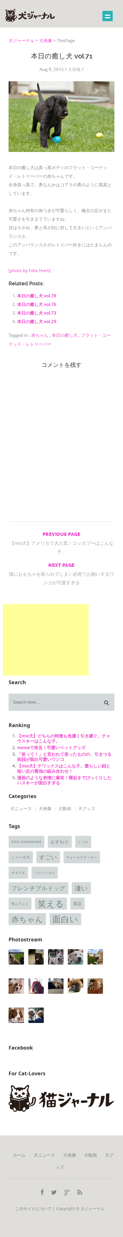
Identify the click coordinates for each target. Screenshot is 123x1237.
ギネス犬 (18, 873)
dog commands (26, 842)
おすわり (60, 841)
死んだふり (20, 904)
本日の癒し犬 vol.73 (36, 313)
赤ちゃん (39, 335)
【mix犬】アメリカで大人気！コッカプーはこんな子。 (62, 543)
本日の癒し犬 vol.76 (36, 304)
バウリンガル (44, 873)
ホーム (19, 1155)
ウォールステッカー (81, 857)
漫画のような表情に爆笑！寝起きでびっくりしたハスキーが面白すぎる (64, 780)
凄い (81, 888)
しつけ (83, 842)
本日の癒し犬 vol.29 (36, 321)
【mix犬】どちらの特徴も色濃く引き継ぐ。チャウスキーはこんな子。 (63, 738)
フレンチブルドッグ (38, 888)
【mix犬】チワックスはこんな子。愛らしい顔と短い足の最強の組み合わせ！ (63, 768)
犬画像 (45, 40)
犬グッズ (86, 808)
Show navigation (107, 16)
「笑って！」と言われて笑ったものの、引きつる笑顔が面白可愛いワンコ (64, 756)
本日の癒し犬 (65, 335)
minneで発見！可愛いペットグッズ (51, 747)
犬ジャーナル (21, 40)
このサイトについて (33, 1208)
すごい (48, 857)
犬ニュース (21, 808)
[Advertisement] (46, 640)
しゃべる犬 (20, 857)
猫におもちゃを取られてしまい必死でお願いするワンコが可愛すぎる (61, 574)
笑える (51, 903)
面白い (65, 919)
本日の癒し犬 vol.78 (36, 295)
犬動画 (64, 808)
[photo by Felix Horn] (30, 270)
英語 (77, 903)
